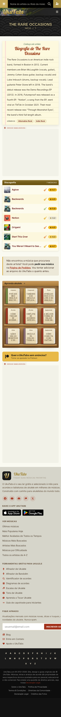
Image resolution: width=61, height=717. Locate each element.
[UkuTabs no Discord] (19, 498)
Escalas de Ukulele (15, 588)
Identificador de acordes (18, 578)
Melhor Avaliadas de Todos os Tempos (21, 536)
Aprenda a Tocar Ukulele (18, 597)
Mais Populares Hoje (12, 531)
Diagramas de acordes (17, 583)
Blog (8, 634)
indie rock (40, 121)
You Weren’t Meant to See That (27, 246)
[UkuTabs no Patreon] (26, 498)
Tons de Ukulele (14, 593)
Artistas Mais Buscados (14, 545)
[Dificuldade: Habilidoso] (45, 199)
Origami (16, 227)
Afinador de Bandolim (17, 573)
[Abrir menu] (57, 12)
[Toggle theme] (4, 4)
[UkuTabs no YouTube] (12, 498)
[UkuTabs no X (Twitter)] (33, 498)
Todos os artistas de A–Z (15, 555)
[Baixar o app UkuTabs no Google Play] (32, 512)
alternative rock (25, 121)
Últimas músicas (10, 526)
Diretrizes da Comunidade (39, 690)
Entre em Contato (15, 639)
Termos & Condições (17, 690)
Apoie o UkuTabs (14, 643)
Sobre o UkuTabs (18, 687)
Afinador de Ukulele (16, 569)
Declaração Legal (33, 683)
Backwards (18, 199)
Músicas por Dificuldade (14, 550)
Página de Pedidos (20, 267)
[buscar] (49, 4)
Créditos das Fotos (39, 694)
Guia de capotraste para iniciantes (23, 602)
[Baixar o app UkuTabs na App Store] (11, 512)
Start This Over (20, 236)
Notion (15, 218)
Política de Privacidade (37, 687)
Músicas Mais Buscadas (14, 540)
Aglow (15, 189)
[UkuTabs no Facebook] (5, 498)
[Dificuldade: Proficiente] (45, 189)
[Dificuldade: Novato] (45, 208)
